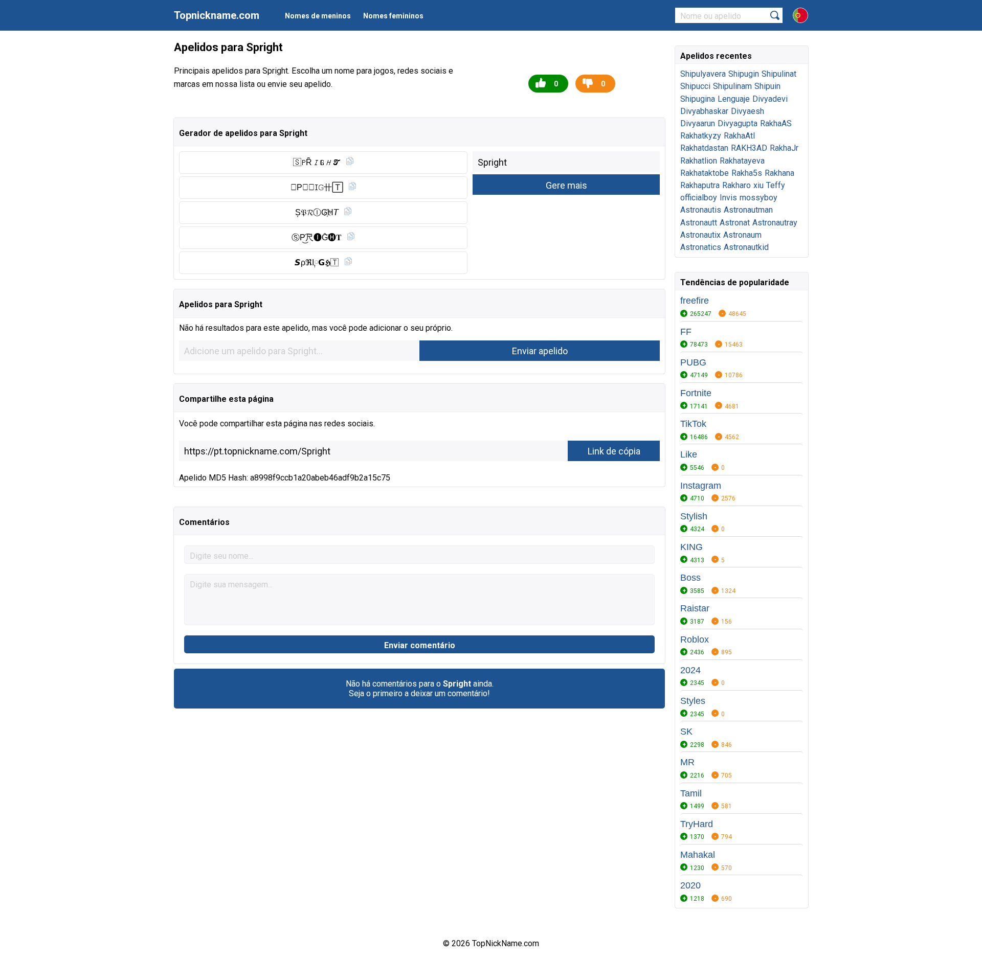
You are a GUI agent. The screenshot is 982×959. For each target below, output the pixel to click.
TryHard (696, 824)
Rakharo (736, 185)
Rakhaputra (700, 185)
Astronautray (774, 222)
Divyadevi (770, 99)
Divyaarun (697, 123)
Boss (690, 578)
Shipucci (695, 86)
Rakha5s (746, 173)
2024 (690, 670)
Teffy (775, 185)
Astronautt (698, 222)
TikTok (693, 424)
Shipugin (743, 74)
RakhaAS (776, 123)
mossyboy (758, 197)
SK (686, 731)
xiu (758, 185)
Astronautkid (746, 247)
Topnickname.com (216, 15)
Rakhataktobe (704, 173)
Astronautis (700, 210)
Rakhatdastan (704, 148)
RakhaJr (784, 148)
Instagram (700, 486)
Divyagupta (737, 123)
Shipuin (767, 86)
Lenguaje (734, 99)
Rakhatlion (698, 161)
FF (685, 332)
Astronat (735, 222)
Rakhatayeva (742, 161)
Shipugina (697, 99)
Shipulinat (779, 74)
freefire (694, 300)
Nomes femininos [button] (393, 16)
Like (688, 454)
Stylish (693, 516)
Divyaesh (747, 111)
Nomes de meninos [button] (318, 16)
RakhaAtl (739, 136)
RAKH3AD (749, 148)
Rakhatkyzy (700, 136)
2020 (690, 885)
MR (687, 762)
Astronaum (742, 235)
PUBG (693, 362)
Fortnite (695, 393)
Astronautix (700, 235)
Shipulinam (732, 86)
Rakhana (779, 173)
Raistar (694, 608)
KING (691, 547)
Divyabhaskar (704, 111)
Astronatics (700, 247)
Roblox (694, 639)
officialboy (698, 197)
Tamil (691, 793)
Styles (692, 701)
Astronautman (748, 210)
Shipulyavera (703, 74)
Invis (728, 197)
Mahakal (697, 855)
